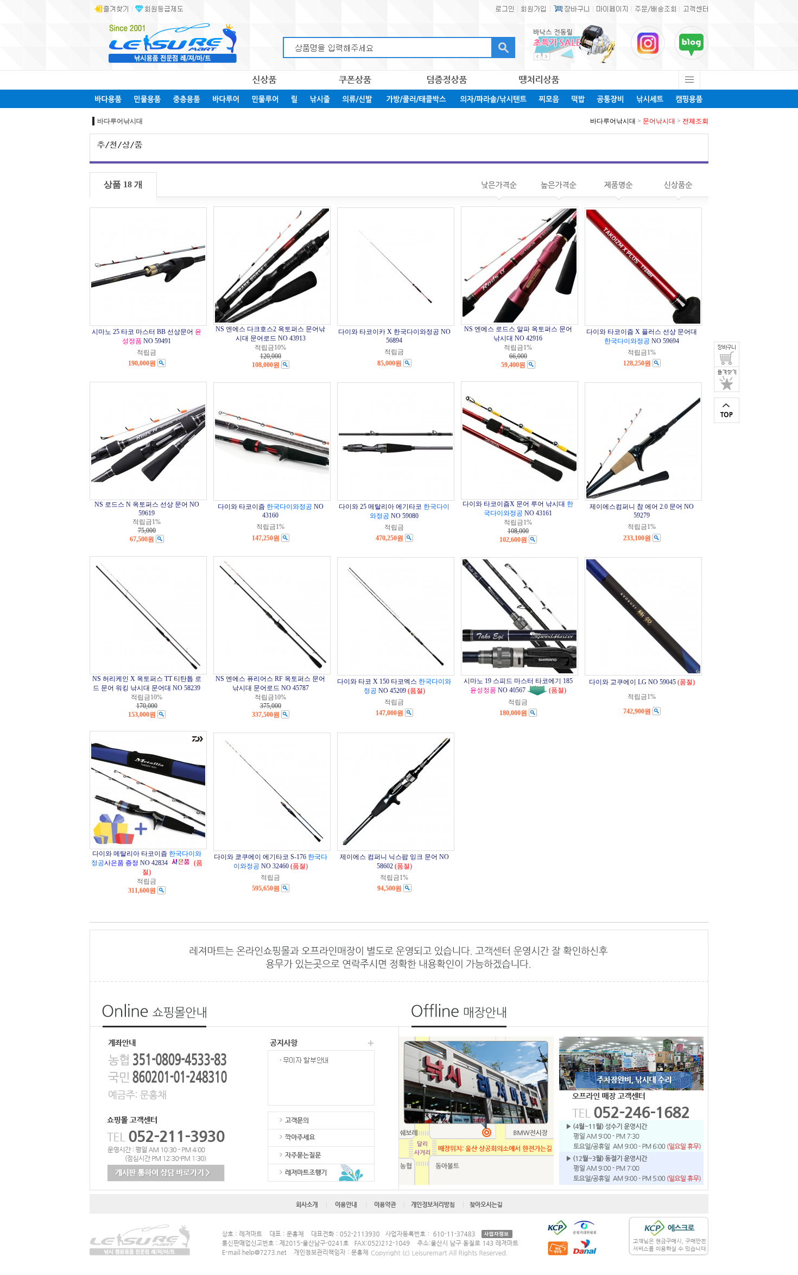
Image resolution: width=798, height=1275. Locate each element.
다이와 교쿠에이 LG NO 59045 (632, 682)
